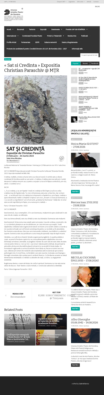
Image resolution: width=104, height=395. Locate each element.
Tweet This (23, 280)
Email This (60, 280)
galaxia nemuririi (77, 139)
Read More (75, 191)
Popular (76, 63)
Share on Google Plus (35, 280)
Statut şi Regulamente (69, 42)
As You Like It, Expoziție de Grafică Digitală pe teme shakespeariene (88, 79)
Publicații (84, 36)
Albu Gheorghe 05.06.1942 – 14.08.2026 (84, 321)
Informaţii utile (77, 49)
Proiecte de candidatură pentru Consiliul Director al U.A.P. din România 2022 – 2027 (37, 49)
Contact (96, 2)
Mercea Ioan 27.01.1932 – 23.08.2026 (84, 204)
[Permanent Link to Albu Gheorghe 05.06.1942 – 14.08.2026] (85, 335)
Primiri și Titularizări (53, 36)
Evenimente (54, 30)
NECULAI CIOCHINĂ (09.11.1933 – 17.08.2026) (85, 259)
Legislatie (72, 2)
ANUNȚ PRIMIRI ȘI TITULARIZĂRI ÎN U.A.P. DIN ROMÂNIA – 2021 (88, 108)
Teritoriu (32, 29)
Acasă (7, 30)
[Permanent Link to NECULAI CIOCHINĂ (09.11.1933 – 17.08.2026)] (85, 276)
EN (96, 6)
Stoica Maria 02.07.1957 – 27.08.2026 (84, 145)
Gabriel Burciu (84, 384)
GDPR (37, 42)
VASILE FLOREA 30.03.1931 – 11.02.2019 (88, 88)
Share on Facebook (10, 280)
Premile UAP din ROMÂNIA (74, 30)
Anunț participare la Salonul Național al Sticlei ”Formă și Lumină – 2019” (88, 98)
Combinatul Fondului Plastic (32, 36)
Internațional (10, 36)
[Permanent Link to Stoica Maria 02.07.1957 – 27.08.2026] (85, 160)
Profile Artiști (11, 42)
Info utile (79, 2)
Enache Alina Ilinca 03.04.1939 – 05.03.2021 (89, 118)
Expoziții (43, 29)
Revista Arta (72, 36)
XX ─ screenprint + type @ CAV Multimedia (89, 69)
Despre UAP (60, 2)
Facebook (94, 63)
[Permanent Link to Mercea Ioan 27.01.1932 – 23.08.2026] (85, 218)
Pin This (48, 280)
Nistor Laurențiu (84, 150)
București (20, 29)
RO (99, 6)
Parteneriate (25, 42)
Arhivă (89, 2)
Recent (85, 63)
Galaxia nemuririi (50, 42)
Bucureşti (8, 59)
